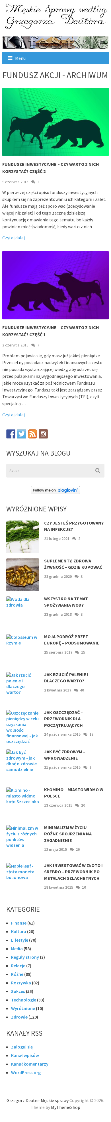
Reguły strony (25, 957)
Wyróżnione (23, 1008)
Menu (20, 58)
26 (78, 849)
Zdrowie (19, 1017)
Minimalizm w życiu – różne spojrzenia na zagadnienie (68, 834)
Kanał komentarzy (29, 1064)
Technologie (23, 1000)
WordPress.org (26, 1072)
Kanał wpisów (25, 1055)
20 (83, 805)
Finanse (18, 923)
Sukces (18, 991)
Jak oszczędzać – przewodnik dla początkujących (63, 718)
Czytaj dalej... (14, 237)
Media (17, 948)
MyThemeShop (65, 1107)
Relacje (18, 965)
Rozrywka (21, 983)
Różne (17, 974)
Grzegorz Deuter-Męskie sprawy (38, 1100)
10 (84, 887)
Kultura (18, 931)
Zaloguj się (22, 1047)
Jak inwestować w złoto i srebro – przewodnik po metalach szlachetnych (73, 871)
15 (83, 652)
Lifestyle (19, 940)
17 (91, 734)
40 (82, 690)
